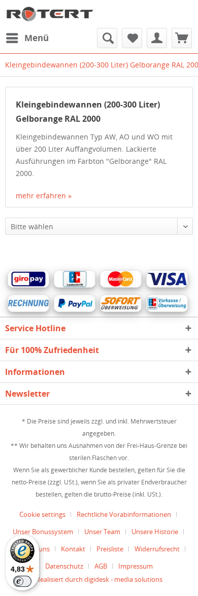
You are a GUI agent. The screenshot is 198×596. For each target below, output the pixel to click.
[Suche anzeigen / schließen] (107, 38)
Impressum (135, 566)
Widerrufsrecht (157, 548)
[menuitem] (27, 38)
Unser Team (102, 531)
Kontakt (73, 548)
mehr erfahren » (44, 195)
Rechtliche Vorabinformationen (124, 514)
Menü (36, 38)
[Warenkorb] (182, 38)
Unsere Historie (154, 531)
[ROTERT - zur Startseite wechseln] (49, 14)
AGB (100, 566)
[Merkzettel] (132, 38)
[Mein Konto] (157, 38)
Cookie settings (42, 514)
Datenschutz (64, 566)
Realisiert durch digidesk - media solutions (99, 579)
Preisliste (109, 548)
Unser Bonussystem (43, 531)
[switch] (22, 581)
